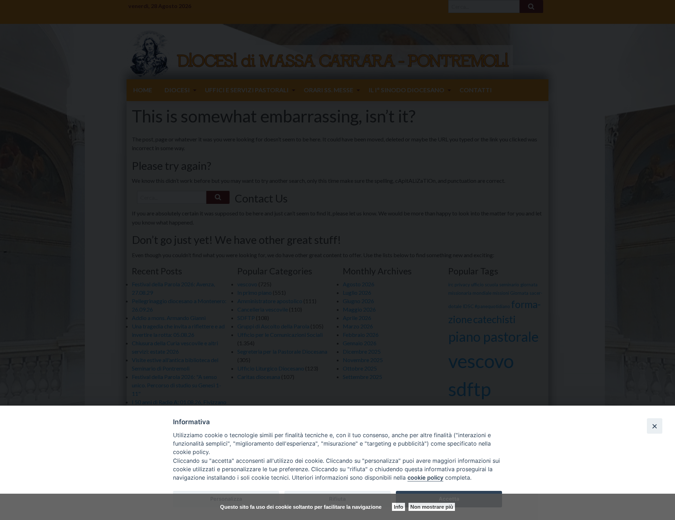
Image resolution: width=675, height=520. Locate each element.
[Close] (654, 426)
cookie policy (425, 477)
